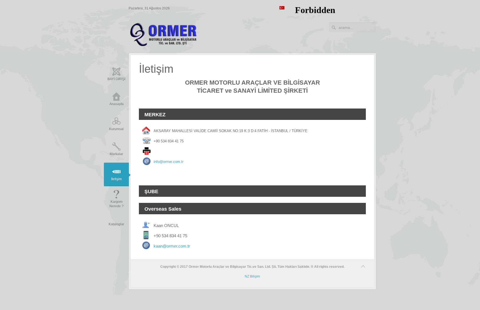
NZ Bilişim (252, 276)
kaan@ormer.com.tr (172, 246)
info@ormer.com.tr (168, 162)
